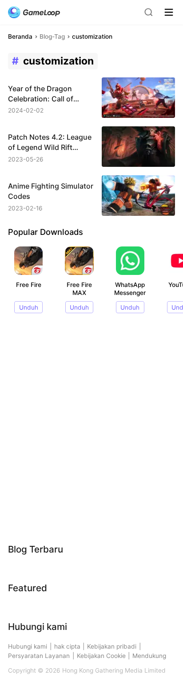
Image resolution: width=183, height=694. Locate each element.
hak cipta (67, 646)
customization (92, 36)
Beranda (20, 36)
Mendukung (149, 655)
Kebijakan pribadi (111, 646)
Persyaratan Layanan (39, 655)
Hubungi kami (27, 646)
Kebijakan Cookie (101, 655)
